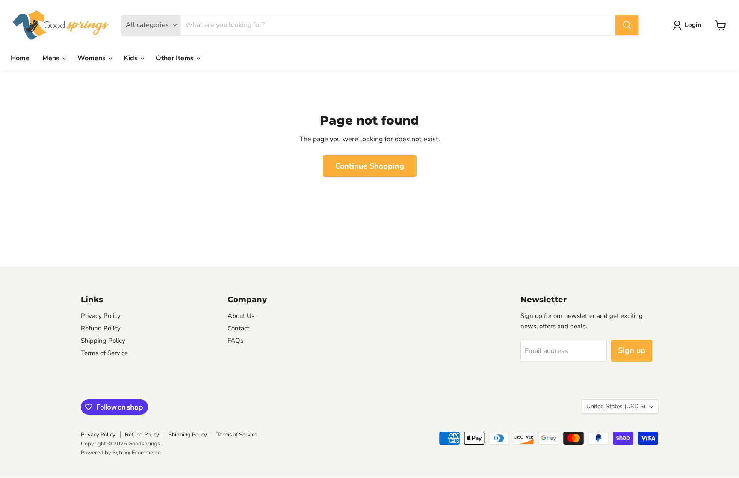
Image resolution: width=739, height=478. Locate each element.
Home (20, 58)
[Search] (626, 25)
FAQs (235, 340)
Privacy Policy (101, 316)
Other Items (175, 58)
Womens (92, 58)
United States (615, 406)
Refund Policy (101, 328)
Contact (238, 328)
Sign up (631, 350)
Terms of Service (104, 353)
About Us (241, 316)
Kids (131, 58)
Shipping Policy (103, 340)
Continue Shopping (369, 166)
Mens (51, 58)
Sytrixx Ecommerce (136, 453)
